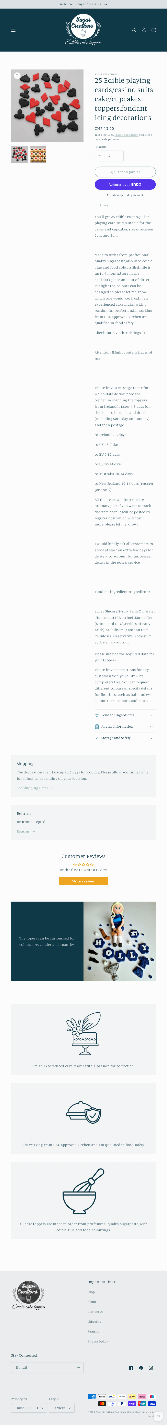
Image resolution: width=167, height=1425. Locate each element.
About (92, 1302)
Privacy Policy (98, 1341)
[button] (13, 30)
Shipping (94, 1322)
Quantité (101, 147)
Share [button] (104, 205)
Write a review (83, 881)
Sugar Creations (105, 1412)
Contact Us (95, 1312)
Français (60, 1408)
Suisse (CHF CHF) (27, 1408)
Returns (23, 831)
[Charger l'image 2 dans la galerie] (38, 154)
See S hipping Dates (32, 788)
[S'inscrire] (78, 1367)
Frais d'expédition (126, 134)
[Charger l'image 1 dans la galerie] (19, 154)
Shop (91, 1292)
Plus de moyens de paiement (125, 195)
